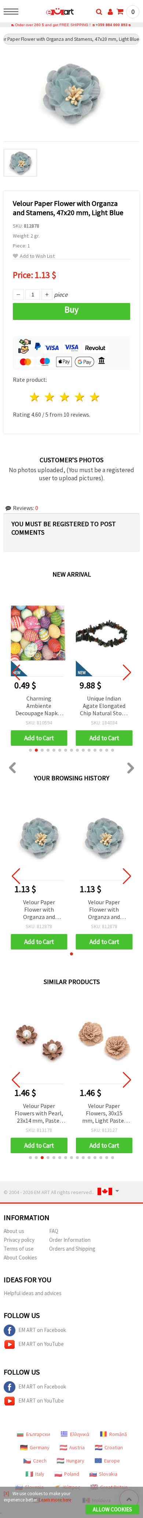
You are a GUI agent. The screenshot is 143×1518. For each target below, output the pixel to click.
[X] (6, 1493)
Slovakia (108, 1474)
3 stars (65, 397)
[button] (30, 750)
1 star (35, 397)
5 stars (94, 397)
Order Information (70, 1239)
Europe (112, 1460)
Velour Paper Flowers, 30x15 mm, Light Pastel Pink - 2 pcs (104, 1113)
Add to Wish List (37, 256)
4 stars (79, 397)
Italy (39, 1474)
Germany (40, 1447)
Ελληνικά (79, 1434)
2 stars (50, 397)
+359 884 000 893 (112, 25)
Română (118, 1434)
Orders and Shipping (72, 1248)
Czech (40, 1460)
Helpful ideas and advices (33, 1293)
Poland (71, 1474)
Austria (77, 1447)
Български (38, 1434)
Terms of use (19, 1248)
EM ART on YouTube (41, 1343)
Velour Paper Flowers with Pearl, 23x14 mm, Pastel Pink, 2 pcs (39, 1113)
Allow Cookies (112, 1509)
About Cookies (20, 1257)
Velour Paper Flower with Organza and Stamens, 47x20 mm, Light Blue (39, 910)
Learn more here (55, 1500)
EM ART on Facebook (42, 1329)
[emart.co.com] (48, 13)
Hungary (75, 1460)
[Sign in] (110, 11)
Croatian (113, 1447)
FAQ (53, 1230)
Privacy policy (19, 1239)
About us (14, 1230)
